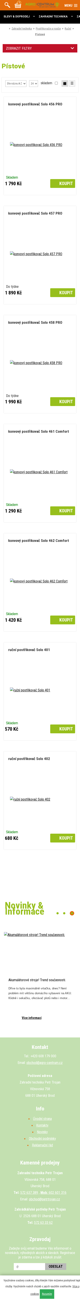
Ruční (68, 28)
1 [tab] (57, 913)
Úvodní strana (42, 1119)
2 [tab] (64, 913)
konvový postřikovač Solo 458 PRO (35, 322)
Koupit (65, 183)
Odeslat (56, 1266)
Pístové (40, 34)
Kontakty (42, 1125)
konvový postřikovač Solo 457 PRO (35, 213)
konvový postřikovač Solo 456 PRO (35, 104)
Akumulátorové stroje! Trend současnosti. (37, 980)
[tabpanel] (40, 980)
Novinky (42, 1132)
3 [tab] (72, 913)
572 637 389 (29, 1193)
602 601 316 (53, 1193)
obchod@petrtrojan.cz (44, 1199)
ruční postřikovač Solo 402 (29, 758)
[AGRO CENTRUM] (42, 6)
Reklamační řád (42, 1145)
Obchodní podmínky (42, 1138)
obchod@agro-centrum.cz (44, 1063)
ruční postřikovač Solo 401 (29, 650)
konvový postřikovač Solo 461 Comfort (38, 431)
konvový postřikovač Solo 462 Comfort (38, 540)
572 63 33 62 (43, 1223)
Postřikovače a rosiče (48, 28)
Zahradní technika (22, 28)
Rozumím (47, 1293)
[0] (18, 7)
